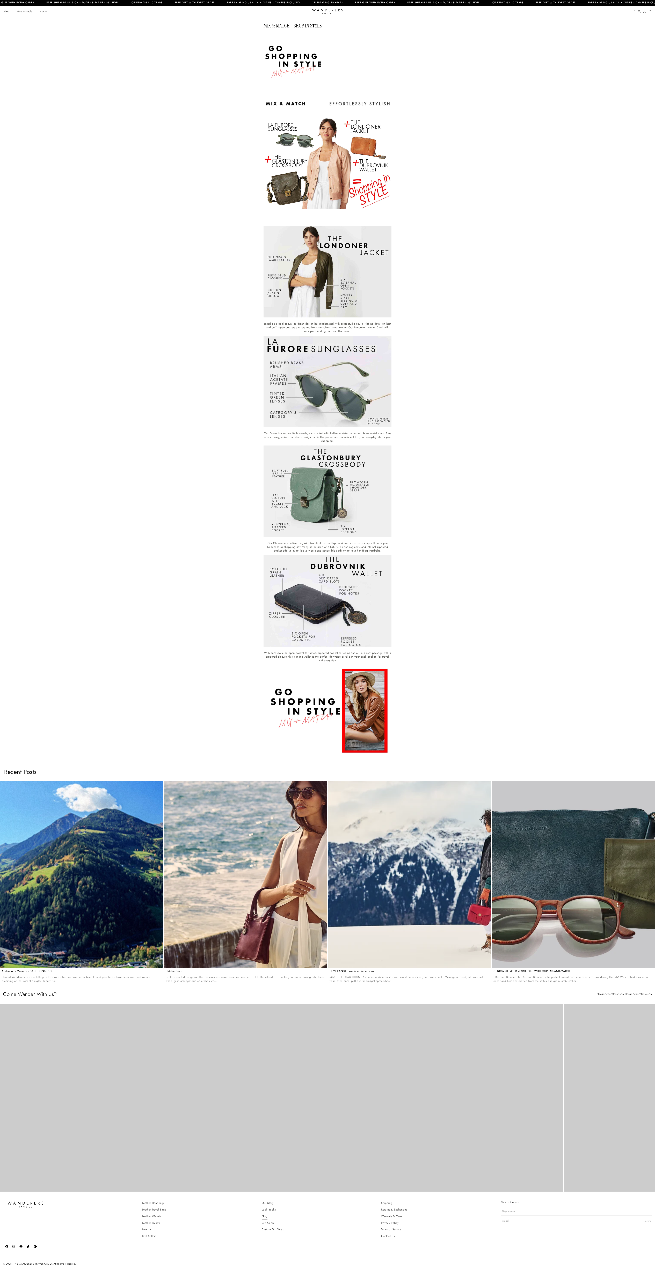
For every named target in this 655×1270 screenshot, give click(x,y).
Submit (647, 1221)
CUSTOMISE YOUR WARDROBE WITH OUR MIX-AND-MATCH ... (533, 971)
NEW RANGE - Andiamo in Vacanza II (353, 971)
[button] (6, 11)
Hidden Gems (174, 971)
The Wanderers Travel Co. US (33, 1263)
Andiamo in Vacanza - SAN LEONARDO (27, 971)
